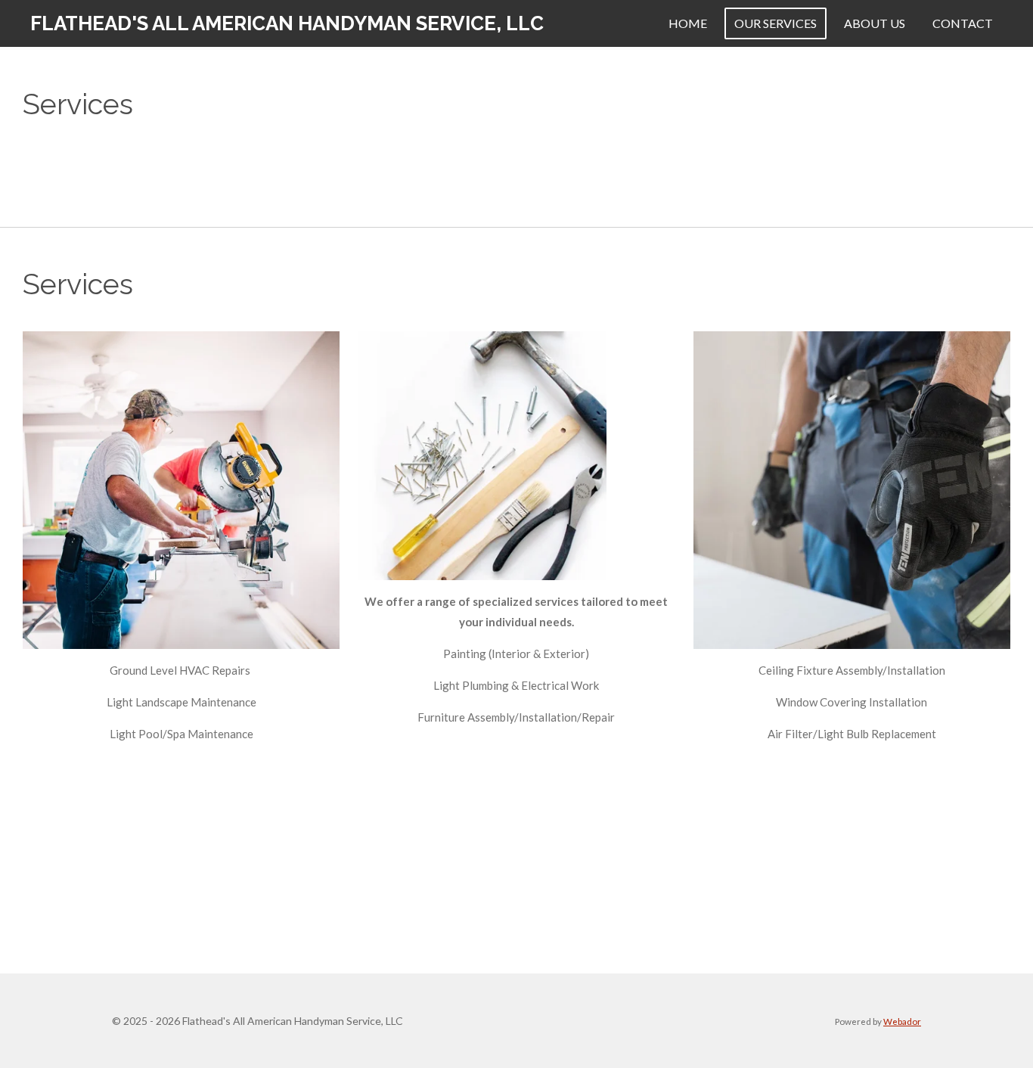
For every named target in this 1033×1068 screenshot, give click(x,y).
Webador (902, 1021)
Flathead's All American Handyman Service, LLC (287, 23)
